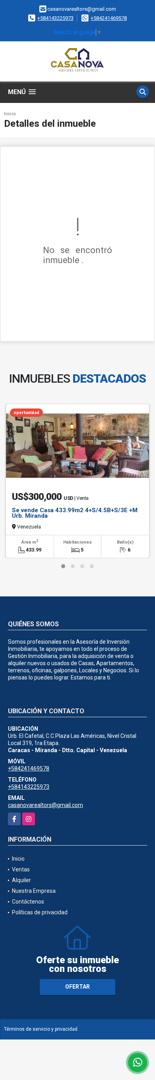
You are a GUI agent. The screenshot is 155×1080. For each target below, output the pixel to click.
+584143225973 (55, 18)
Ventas (21, 869)
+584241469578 (109, 18)
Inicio (10, 113)
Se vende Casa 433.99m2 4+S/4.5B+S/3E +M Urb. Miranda (75, 513)
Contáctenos (28, 901)
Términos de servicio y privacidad (41, 1029)
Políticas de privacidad (40, 912)
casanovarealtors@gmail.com (45, 805)
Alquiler (21, 880)
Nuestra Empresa (34, 891)
